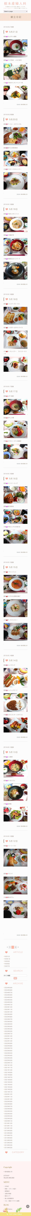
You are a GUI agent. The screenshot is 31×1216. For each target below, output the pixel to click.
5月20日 (13, 119)
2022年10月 (8, 1041)
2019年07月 (8, 1135)
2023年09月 (8, 1014)
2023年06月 (8, 1021)
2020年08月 (8, 1104)
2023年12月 (8, 1007)
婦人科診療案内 (9, 1198)
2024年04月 (8, 999)
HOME (7, 1186)
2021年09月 (8, 1072)
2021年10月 (8, 1070)
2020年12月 (8, 1094)
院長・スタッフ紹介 (10, 1188)
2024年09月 (8, 987)
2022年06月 (8, 1050)
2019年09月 (8, 1130)
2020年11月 (8, 1096)
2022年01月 (8, 1062)
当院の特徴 (8, 1193)
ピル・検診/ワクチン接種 (12, 1200)
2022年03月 (8, 1058)
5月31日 (7, 956)
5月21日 (13, 32)
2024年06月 (8, 995)
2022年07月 (8, 1048)
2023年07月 (8, 1019)
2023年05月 (8, 1024)
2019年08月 (8, 1133)
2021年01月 (8, 1091)
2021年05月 (8, 1082)
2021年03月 (8, 1087)
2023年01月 (8, 1033)
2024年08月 (8, 990)
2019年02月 (8, 1147)
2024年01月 (8, 1004)
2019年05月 (8, 1140)
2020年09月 (8, 1101)
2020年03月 (8, 1116)
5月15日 (13, 567)
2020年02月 (8, 1118)
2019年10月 (8, 1128)
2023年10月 (8, 1012)
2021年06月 (8, 1079)
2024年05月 (8, 997)
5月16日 (13, 479)
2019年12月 (8, 1123)
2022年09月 (8, 1043)
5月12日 (13, 841)
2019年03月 (8, 1145)
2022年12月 (8, 1036)
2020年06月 (8, 1108)
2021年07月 (8, 1077)
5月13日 (13, 752)
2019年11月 (8, 1125)
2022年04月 (8, 1055)
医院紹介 (7, 1191)
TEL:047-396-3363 (9, 1177)
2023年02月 (8, 1031)
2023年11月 (8, 1009)
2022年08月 (8, 1045)
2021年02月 (8, 1089)
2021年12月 (8, 1065)
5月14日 (13, 660)
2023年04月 (8, 1026)
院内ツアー (8, 1196)
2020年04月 (8, 1113)
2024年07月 (8, 992)
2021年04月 (8, 1084)
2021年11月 (8, 1067)
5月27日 (7, 966)
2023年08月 (8, 1016)
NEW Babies (8, 1209)
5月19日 (13, 209)
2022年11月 (8, 1038)
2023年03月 (8, 1029)
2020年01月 (8, 1121)
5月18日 (13, 299)
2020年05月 (8, 1111)
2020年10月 (8, 1099)
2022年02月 (8, 1060)
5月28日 (7, 963)
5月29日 (7, 961)
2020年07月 (8, 1106)
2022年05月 (8, 1053)
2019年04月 (8, 1142)
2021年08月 (8, 1075)
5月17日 (13, 391)
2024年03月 (8, 1002)
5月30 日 (7, 958)
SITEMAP (6, 1175)
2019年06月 (8, 1138)
